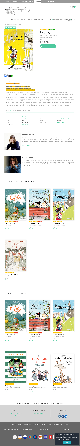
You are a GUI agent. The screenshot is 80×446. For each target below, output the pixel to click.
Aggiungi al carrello (48, 46)
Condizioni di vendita (53, 424)
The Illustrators (58, 19)
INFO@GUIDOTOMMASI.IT (46, 443)
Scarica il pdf (25, 124)
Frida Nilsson (44, 35)
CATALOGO (67, 19)
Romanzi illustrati (46, 19)
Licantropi (29, 19)
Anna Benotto (14, 276)
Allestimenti (36, 424)
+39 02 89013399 (16, 413)
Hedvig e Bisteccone (34, 223)
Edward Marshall (8, 387)
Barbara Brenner (56, 387)
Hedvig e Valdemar (58, 223)
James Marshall (16, 387)
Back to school (60, 118)
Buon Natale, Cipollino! (11, 274)
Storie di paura (9, 386)
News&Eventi (71, 20)
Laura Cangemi (48, 37)
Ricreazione (37, 19)
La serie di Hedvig (68, 118)
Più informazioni (26, 145)
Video (13, 424)
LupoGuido (7, 24)
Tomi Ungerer (64, 387)
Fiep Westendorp (42, 387)
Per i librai (43, 424)
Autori (73, 19)
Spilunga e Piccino (58, 386)
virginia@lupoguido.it (39, 413)
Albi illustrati (15, 19)
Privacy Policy (64, 424)
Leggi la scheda (60, 122)
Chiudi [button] (67, 442)
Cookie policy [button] (66, 439)
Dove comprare (27, 424)
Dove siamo (19, 424)
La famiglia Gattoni (34, 386)
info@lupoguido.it (16, 415)
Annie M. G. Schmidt (33, 387)
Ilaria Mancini (53, 35)
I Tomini (23, 19)
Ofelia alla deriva (10, 223)
